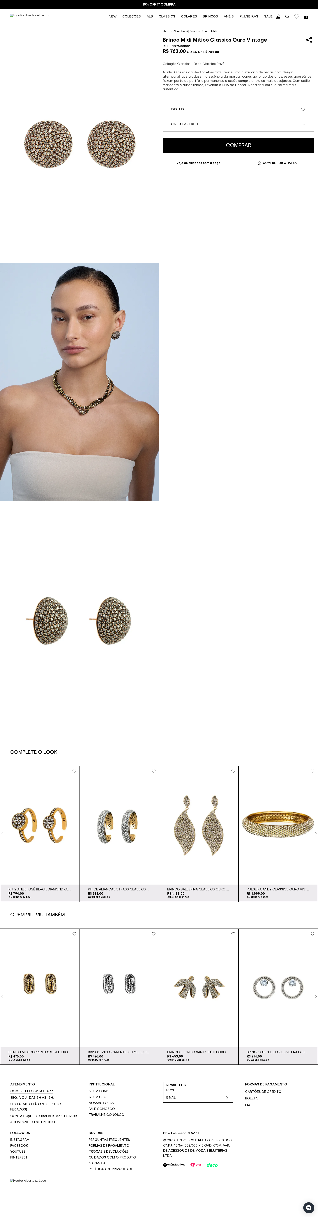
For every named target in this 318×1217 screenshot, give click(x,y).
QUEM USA (97, 1097)
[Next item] (316, 834)
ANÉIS (229, 16)
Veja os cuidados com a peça (198, 163)
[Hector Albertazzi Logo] (159, 1190)
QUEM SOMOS (100, 1091)
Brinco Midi (209, 31)
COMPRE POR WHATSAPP (281, 163)
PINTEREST (19, 1157)
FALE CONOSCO (102, 1109)
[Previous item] (2, 834)
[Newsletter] (225, 1098)
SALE (268, 16)
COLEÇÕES (131, 16)
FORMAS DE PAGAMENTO (109, 1145)
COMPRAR (238, 145)
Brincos (195, 31)
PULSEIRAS (249, 16)
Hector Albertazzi (175, 31)
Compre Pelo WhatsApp (31, 1091)
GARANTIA (97, 1163)
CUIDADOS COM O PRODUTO (112, 1157)
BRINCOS (210, 16)
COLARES (189, 16)
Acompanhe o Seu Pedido (32, 1122)
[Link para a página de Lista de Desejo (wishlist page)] (296, 17)
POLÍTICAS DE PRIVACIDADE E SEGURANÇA (112, 1170)
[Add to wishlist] (74, 771)
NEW (112, 16)
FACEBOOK (19, 1145)
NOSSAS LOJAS (101, 1103)
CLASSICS (167, 16)
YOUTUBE (17, 1151)
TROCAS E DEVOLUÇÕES (109, 1151)
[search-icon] (287, 17)
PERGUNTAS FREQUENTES (109, 1140)
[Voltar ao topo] (312, 1198)
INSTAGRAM (19, 1140)
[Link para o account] (278, 17)
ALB (150, 16)
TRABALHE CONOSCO (106, 1115)
